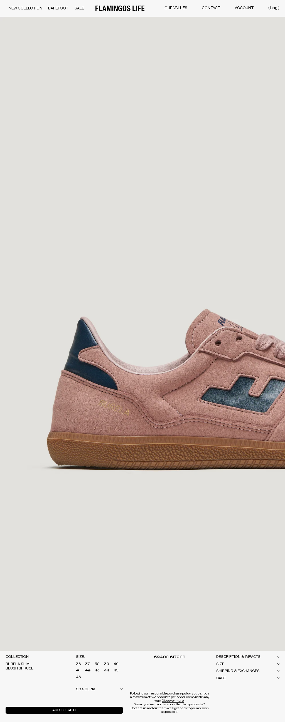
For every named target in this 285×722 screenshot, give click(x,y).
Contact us (138, 708)
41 (77, 670)
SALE (79, 8)
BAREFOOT (58, 8)
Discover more (173, 700)
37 (87, 664)
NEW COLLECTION (25, 8)
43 (97, 670)
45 (116, 670)
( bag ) (273, 8)
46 (78, 677)
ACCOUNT (244, 8)
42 (87, 670)
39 (106, 664)
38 (97, 664)
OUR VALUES (175, 8)
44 (106, 670)
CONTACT (211, 8)
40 (116, 664)
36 (78, 664)
